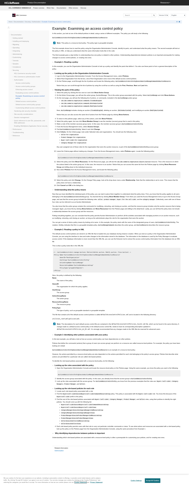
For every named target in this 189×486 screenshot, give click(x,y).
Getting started (18, 38)
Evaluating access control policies (27, 93)
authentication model (27, 77)
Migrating (16, 44)
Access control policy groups (25, 86)
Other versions (73, 8)
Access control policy (23, 83)
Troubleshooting (18, 132)
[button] (10, 35)
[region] (94, 480)
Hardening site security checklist (25, 111)
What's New (50, 8)
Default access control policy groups (28, 104)
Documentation (61, 8)
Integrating (16, 51)
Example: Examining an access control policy (56, 22)
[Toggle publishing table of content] (9, 27)
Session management (21, 117)
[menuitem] (38, 8)
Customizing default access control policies (30, 108)
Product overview (38, 8)
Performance (17, 129)
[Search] (154, 15)
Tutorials (15, 60)
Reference (16, 135)
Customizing (17, 57)
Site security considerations (23, 114)
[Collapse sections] (177, 22)
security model (25, 73)
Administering (17, 54)
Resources (164, 3)
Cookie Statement (81, 482)
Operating (16, 48)
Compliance (17, 67)
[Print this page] (179, 22)
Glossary (83, 8)
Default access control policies (26, 101)
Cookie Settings (136, 480)
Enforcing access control (24, 89)
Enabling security (30, 126)
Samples (16, 64)
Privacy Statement (96, 482)
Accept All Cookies (152, 480)
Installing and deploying (21, 41)
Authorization (36, 22)
